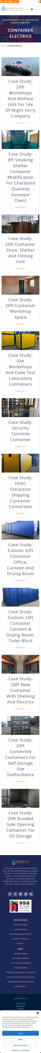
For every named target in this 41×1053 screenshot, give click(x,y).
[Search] (37, 1)
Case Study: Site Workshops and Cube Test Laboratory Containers (20, 369)
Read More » (20, 123)
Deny (21, 1039)
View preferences (20, 1045)
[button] (38, 1013)
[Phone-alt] (31, 894)
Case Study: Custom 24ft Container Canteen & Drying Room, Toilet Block (20, 626)
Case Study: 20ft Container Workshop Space (20, 308)
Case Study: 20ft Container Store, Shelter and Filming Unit (20, 249)
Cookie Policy (15, 1050)
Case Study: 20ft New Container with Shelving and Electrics (20, 690)
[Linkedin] (20, 894)
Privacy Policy (25, 1050)
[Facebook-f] (10, 894)
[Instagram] (15, 894)
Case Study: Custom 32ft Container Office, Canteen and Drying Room (20, 559)
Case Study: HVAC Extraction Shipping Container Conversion (20, 492)
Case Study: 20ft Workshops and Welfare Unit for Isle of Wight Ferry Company (20, 98)
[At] (26, 894)
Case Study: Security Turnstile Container (20, 430)
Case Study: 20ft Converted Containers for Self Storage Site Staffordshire (20, 757)
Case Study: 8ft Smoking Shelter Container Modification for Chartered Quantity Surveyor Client (20, 177)
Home (3, 46)
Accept (20, 1033)
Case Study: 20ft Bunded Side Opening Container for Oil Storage (20, 824)
